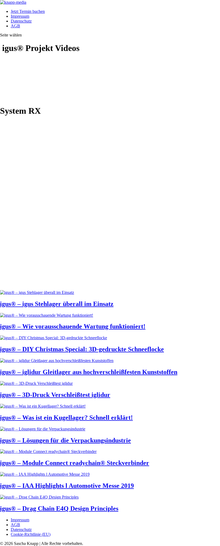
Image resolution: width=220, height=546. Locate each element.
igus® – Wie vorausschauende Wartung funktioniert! (72, 326)
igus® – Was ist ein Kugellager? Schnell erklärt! (66, 417)
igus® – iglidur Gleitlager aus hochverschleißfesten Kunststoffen (88, 371)
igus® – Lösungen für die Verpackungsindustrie (65, 440)
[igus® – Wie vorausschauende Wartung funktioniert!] (46, 315)
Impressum (20, 16)
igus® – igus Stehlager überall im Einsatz (56, 303)
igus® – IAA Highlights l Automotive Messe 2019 (67, 485)
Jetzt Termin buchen (28, 11)
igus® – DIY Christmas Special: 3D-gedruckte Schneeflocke (82, 349)
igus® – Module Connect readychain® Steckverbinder (74, 462)
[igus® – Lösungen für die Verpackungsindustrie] (42, 429)
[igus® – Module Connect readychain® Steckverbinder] (48, 451)
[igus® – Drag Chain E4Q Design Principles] (39, 497)
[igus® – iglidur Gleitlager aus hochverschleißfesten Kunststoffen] (56, 360)
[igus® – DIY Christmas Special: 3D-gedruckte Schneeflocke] (53, 337)
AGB (15, 26)
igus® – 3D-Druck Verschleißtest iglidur (55, 394)
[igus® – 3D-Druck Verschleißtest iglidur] (36, 383)
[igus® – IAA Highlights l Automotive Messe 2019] (45, 474)
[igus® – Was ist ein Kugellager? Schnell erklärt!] (43, 406)
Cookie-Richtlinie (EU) (30, 534)
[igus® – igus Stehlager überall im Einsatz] (37, 292)
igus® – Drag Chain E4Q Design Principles (59, 508)
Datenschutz (21, 21)
